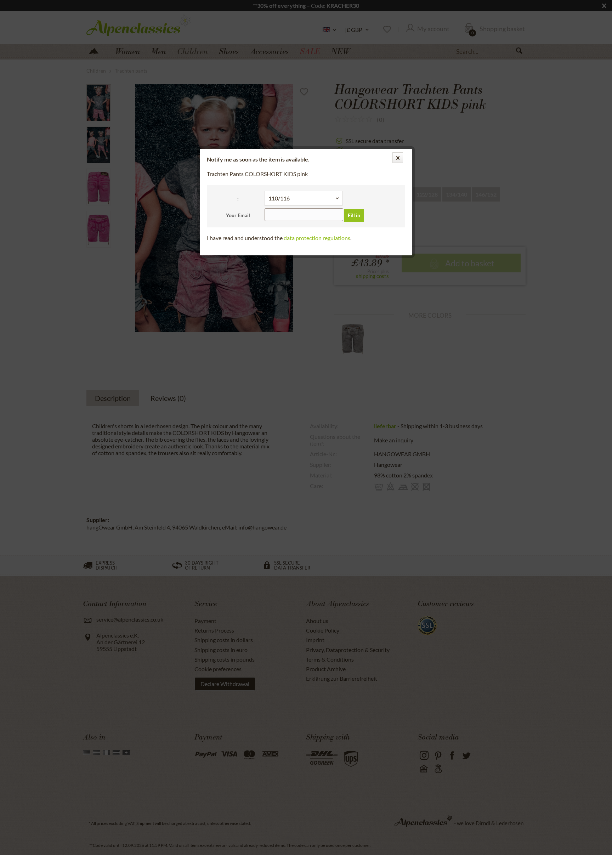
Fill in (354, 215)
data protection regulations (317, 237)
